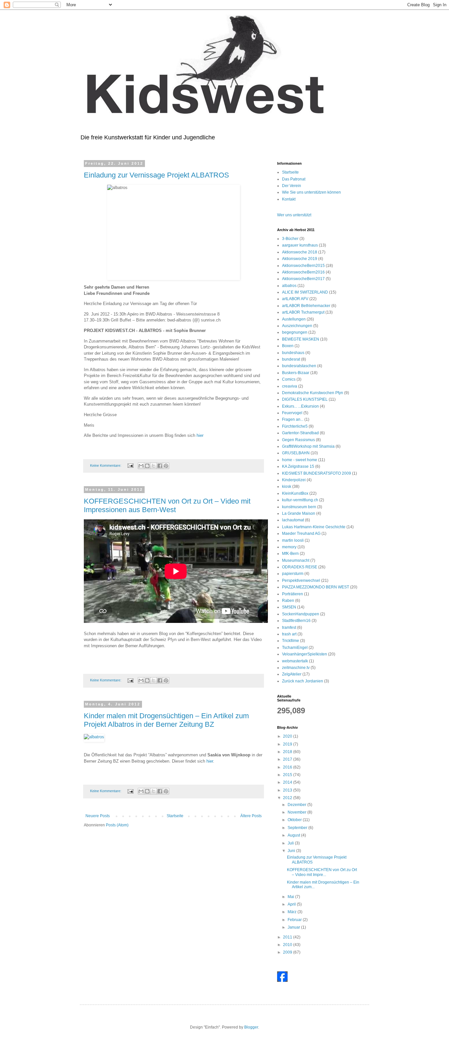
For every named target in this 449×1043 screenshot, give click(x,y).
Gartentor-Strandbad (300, 433)
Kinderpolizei (294, 480)
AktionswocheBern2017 (303, 278)
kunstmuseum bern (299, 507)
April (292, 904)
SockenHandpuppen (300, 614)
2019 (288, 744)
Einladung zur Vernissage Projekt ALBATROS (156, 175)
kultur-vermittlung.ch (300, 500)
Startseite (175, 816)
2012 (288, 797)
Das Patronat (293, 179)
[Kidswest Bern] (282, 980)
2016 (288, 767)
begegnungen (294, 332)
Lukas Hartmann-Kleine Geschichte (313, 527)
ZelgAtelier (291, 674)
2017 (288, 759)
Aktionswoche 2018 (299, 252)
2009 (288, 952)
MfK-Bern (290, 553)
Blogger (251, 1027)
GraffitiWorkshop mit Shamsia (308, 446)
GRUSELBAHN (296, 453)
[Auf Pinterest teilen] (166, 465)
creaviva (289, 386)
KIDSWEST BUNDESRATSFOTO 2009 (316, 473)
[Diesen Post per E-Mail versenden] (141, 465)
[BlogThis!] (147, 465)
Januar (294, 927)
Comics (288, 379)
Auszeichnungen (297, 325)
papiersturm (292, 573)
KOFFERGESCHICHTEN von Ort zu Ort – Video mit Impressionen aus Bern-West (167, 505)
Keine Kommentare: (106, 465)
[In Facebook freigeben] (159, 465)
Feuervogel (292, 413)
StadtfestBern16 (296, 620)
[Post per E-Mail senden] (130, 465)
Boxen (288, 346)
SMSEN (289, 607)
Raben (288, 600)
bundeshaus (293, 352)
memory (289, 547)
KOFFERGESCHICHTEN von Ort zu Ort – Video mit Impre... (322, 872)
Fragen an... (292, 419)
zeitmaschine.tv (296, 667)
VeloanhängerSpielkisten (304, 654)
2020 (288, 736)
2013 (288, 790)
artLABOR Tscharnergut (303, 312)
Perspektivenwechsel (301, 580)
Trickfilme (290, 640)
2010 (288, 944)
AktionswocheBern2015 (303, 265)
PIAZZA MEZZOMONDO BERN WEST (315, 587)
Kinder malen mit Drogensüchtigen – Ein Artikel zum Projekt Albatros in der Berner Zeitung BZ (166, 720)
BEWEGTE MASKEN (300, 339)
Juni (292, 850)
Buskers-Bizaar (295, 372)
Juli (291, 843)
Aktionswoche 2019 (299, 258)
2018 (288, 751)
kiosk (286, 486)
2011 (288, 937)
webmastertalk (295, 661)
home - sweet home (299, 460)
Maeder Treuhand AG (301, 533)
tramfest (289, 627)
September (298, 827)
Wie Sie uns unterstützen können (311, 192)
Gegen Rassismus (298, 440)
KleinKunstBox (295, 493)
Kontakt (288, 199)
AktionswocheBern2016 (303, 272)
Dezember (297, 804)
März (292, 912)
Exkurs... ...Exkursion (300, 406)
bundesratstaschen (299, 366)
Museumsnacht (295, 560)
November (297, 812)
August (294, 835)
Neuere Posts (97, 816)
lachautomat (293, 520)
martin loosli (293, 540)
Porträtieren (292, 594)
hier (200, 435)
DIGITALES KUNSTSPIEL (305, 399)
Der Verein (291, 185)
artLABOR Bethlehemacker (306, 305)
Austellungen (294, 319)
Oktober (295, 820)
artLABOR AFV (295, 298)
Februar (295, 919)
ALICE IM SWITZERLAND (305, 292)
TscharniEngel (295, 647)
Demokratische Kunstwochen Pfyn (312, 393)
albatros (289, 285)
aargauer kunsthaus (300, 245)
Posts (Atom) (117, 825)
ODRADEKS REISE (299, 567)
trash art (289, 634)
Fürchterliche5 (295, 426)
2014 (288, 782)
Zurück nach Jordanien (302, 681)
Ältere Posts (251, 816)
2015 (288, 774)
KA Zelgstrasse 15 (298, 466)
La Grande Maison (298, 513)
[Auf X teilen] (153, 465)
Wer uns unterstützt (294, 215)
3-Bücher (290, 238)
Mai (291, 896)
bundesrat (291, 359)
